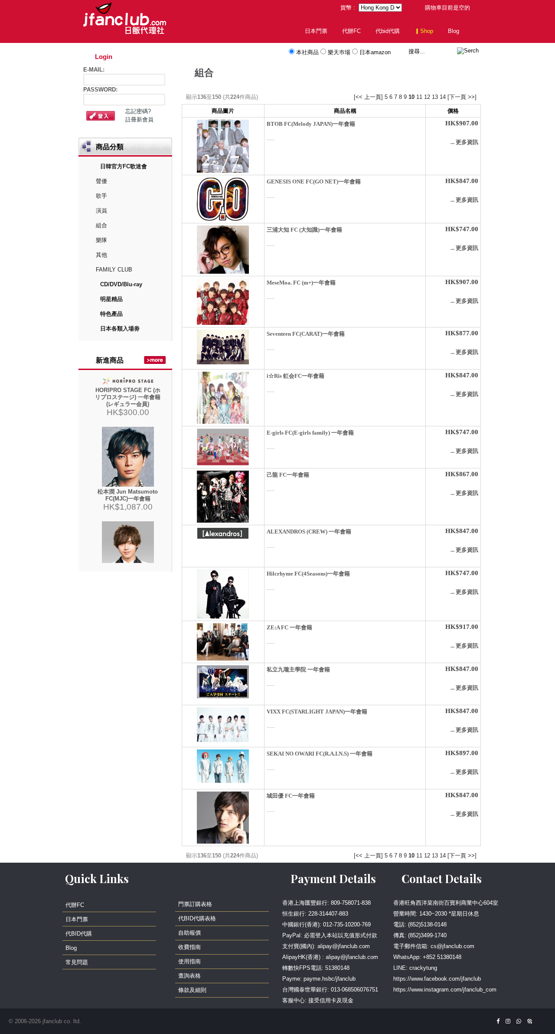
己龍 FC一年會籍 (288, 474)
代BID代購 (78, 933)
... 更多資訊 (464, 142)
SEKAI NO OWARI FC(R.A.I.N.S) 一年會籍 (319, 753)
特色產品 (111, 314)
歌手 (101, 196)
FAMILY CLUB (114, 269)
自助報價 (189, 932)
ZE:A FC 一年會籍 (289, 627)
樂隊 (101, 240)
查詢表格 (189, 975)
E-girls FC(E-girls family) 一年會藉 (310, 432)
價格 (453, 111)
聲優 (101, 181)
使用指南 (189, 961)
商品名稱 (345, 111)
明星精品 (111, 299)
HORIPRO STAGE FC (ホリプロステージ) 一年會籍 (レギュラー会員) (127, 397)
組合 (101, 225)
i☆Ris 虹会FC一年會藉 (295, 376)
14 (443, 97)
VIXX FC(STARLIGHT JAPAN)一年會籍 (317, 711)
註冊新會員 (139, 119)
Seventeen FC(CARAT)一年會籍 (306, 333)
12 (427, 97)
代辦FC (351, 31)
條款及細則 (192, 990)
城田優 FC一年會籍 (291, 795)
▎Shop (424, 31)
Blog (453, 31)
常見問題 (76, 962)
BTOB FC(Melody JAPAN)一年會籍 (311, 124)
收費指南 (189, 947)
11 (419, 97)
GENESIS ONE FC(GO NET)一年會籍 (314, 181)
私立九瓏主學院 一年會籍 (298, 669)
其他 (101, 255)
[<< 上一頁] (368, 97)
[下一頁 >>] (462, 97)
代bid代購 (387, 31)
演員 (101, 210)
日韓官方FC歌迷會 (123, 166)
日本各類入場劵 (120, 328)
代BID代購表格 (197, 918)
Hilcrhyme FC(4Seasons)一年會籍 (308, 573)
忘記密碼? (138, 111)
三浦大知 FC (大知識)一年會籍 (304, 229)
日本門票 (316, 31)
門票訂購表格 (195, 904)
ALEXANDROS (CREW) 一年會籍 (309, 531)
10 (411, 97)
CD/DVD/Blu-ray (121, 284)
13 (435, 97)
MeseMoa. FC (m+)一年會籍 (301, 282)
